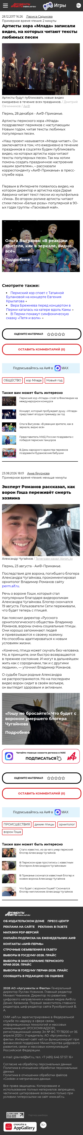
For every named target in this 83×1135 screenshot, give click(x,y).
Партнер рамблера (38, 1115)
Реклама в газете (52, 927)
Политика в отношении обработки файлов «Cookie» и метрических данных (35, 1077)
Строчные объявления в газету (30, 949)
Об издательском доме (23, 921)
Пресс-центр (58, 921)
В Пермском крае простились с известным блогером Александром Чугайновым (46, 864)
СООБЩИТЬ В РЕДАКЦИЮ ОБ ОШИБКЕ (33, 976)
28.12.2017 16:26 (12, 16)
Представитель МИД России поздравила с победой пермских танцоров (46, 438)
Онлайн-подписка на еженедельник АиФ (39, 938)
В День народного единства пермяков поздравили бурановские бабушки (43, 451)
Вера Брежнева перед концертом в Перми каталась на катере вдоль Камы (38, 308)
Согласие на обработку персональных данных (37, 1064)
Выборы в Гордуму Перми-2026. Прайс (35, 970)
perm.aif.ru (10, 586)
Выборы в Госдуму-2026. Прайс (29, 955)
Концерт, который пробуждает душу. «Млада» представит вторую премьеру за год (48, 412)
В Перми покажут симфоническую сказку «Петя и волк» (37, 316)
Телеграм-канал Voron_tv (54, 559)
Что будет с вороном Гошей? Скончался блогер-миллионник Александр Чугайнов (46, 890)
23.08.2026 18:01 (13, 473)
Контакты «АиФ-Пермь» (23, 944)
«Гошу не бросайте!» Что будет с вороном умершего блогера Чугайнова (40, 718)
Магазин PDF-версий (21, 932)
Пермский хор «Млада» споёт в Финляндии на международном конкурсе (48, 400)
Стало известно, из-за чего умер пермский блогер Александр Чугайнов (46, 851)
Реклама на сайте (19, 927)
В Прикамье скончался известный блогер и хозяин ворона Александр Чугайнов (46, 877)
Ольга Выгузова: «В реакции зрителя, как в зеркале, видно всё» (38, 246)
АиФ (26, 106)
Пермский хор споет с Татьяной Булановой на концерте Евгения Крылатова (35, 297)
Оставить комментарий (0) (41, 349)
